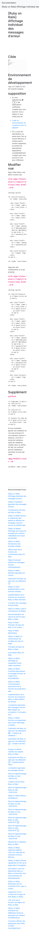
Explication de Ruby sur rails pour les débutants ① (17, 581)
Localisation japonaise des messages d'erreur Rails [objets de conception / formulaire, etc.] (17, 709)
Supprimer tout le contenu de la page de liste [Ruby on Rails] (16, 894)
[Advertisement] (17, 47)
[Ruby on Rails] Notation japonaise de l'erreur (16, 572)
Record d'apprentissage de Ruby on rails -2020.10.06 (17, 836)
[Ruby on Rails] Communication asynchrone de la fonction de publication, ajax (17, 686)
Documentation (9, 3)
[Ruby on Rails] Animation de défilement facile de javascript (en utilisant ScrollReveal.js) (16, 913)
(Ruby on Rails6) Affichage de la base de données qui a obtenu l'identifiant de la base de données (17, 533)
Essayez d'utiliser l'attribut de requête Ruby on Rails (15, 751)
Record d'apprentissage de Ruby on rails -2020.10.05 (17, 803)
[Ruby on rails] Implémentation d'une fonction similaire (16, 589)
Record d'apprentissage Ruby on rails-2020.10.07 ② (17, 820)
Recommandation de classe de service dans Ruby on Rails (16, 616)
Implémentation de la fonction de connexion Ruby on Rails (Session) (17, 597)
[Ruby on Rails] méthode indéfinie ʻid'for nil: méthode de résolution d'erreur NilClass (16, 852)
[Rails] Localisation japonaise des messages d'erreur (17, 504)
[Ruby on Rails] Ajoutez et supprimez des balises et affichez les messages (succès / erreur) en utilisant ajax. (17, 520)
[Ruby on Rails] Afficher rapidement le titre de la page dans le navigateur (17, 862)
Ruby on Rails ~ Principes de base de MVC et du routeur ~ (16, 625)
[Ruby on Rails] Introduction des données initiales (14, 543)
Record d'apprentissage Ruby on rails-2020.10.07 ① (17, 828)
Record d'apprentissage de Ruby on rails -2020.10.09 (17, 811)
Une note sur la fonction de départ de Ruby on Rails (16, 902)
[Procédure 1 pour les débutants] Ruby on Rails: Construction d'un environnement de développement (17, 873)
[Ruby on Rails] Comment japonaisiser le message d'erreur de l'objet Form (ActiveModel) (16, 673)
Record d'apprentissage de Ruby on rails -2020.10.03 (17, 776)
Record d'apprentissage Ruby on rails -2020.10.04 (17, 789)
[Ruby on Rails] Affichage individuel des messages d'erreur (17, 496)
